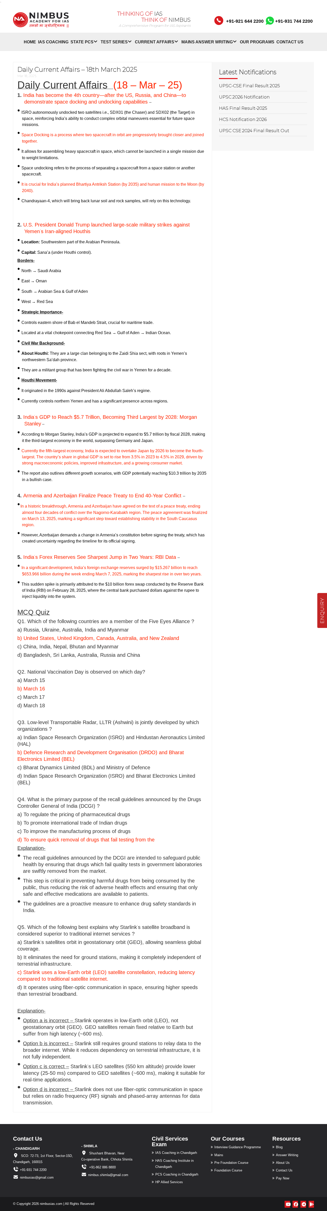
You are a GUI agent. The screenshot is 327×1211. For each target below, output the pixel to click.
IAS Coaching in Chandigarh (176, 1153)
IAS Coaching (53, 42)
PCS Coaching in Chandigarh (176, 1174)
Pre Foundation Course (231, 1163)
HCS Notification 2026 (243, 119)
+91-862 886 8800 (102, 1167)
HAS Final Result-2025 (243, 108)
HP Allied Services (169, 1182)
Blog (279, 1147)
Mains (218, 1155)
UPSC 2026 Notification (244, 96)
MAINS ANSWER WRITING (207, 42)
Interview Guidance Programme (237, 1147)
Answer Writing (287, 1155)
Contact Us (289, 42)
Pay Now (282, 1178)
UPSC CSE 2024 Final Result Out (254, 130)
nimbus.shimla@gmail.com (108, 1175)
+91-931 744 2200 (293, 21)
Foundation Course (228, 1170)
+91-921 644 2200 (245, 21)
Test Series (114, 42)
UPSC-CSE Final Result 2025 (249, 85)
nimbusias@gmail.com (37, 1177)
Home (30, 42)
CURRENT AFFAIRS (154, 42)
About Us (283, 1163)
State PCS (82, 42)
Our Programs (257, 42)
